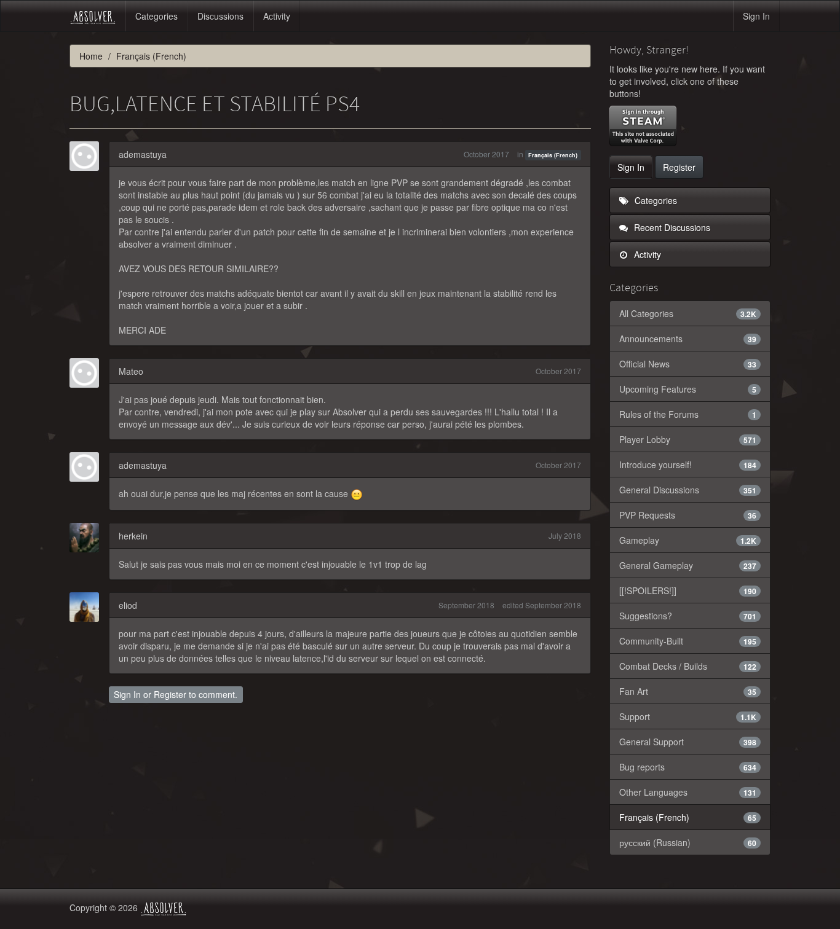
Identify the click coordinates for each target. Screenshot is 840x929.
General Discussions (688, 490)
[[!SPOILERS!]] (688, 590)
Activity (276, 16)
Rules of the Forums (688, 414)
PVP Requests (688, 515)
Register (170, 694)
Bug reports (688, 767)
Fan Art (688, 691)
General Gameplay (688, 565)
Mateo (131, 371)
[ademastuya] (87, 156)
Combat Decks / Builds (688, 666)
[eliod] (87, 607)
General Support (688, 741)
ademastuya (143, 154)
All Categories (688, 313)
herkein (133, 536)
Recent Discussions (671, 227)
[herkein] (87, 537)
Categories (156, 16)
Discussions (220, 16)
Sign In (756, 16)
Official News (688, 364)
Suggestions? (688, 616)
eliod (128, 605)
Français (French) (552, 155)
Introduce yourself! (688, 464)
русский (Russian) (688, 842)
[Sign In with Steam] (642, 126)
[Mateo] (87, 373)
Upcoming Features (688, 389)
